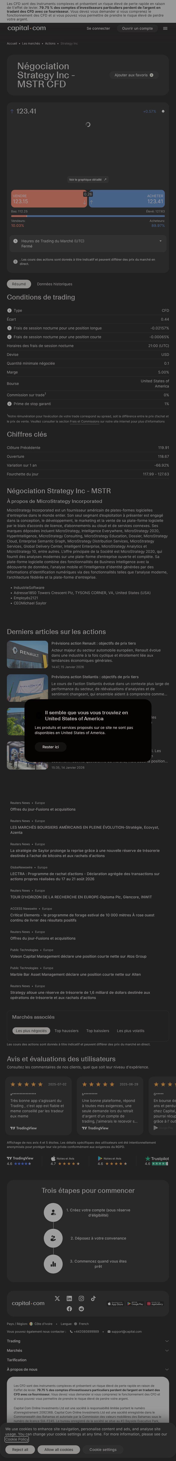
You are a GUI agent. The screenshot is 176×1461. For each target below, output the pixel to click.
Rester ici (50, 747)
